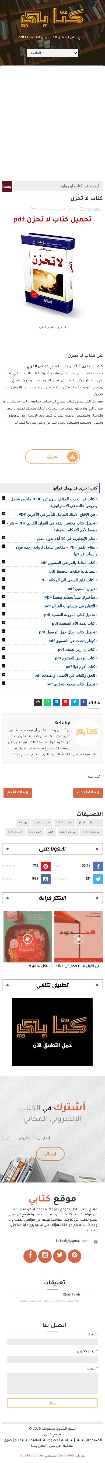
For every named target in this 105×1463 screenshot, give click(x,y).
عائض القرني (68, 209)
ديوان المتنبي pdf (81, 589)
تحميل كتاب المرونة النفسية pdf (69, 615)
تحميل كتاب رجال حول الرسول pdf (67, 632)
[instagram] (45, 1256)
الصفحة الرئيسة (89, 1440)
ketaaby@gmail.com (72, 1241)
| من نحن (55, 1446)
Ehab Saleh (71, 1295)
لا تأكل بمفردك (40, 966)
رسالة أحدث (88, 793)
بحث (7, 186)
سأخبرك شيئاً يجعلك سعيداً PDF (69, 597)
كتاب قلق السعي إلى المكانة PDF (67, 580)
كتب (54, 209)
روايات (23, 822)
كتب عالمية (15, 832)
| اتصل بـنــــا (39, 1446)
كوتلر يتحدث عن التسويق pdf (71, 641)
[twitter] (59, 1256)
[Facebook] (30, 1256)
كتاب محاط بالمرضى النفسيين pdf (67, 562)
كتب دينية (42, 209)
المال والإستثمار (89, 822)
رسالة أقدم (17, 793)
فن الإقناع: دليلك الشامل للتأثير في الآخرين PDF (57, 514)
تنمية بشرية (42, 822)
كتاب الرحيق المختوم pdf (75, 658)
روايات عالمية (91, 832)
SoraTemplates (31, 1456)
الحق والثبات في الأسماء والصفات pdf (64, 675)
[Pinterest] (74, 1256)
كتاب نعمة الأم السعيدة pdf (73, 623)
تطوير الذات (64, 822)
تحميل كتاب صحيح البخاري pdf (71, 684)
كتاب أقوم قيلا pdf (80, 667)
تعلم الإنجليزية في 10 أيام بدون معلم (66, 538)
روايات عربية (68, 832)
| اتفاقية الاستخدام (29, 1440)
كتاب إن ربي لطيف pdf (76, 649)
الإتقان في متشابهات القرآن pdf (70, 606)
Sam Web (66, 1456)
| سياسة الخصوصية (59, 1440)
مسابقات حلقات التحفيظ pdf (72, 571)
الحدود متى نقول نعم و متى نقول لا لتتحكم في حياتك (78, 966)
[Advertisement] (52, 123)
